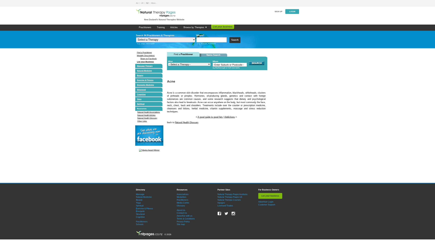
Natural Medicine (144, 71)
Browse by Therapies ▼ (195, 27)
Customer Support (266, 205)
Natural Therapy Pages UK (230, 197)
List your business (222, 26)
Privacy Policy (183, 221)
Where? (200, 35)
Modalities (181, 197)
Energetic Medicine (145, 85)
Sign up (278, 12)
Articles (174, 27)
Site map (181, 224)
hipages (221, 203)
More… (154, 3)
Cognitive (141, 94)
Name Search (213, 55)
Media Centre (183, 203)
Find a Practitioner (144, 53)
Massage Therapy (145, 66)
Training (161, 27)
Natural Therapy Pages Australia (232, 194)
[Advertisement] (192, 154)
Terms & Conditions (186, 219)
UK (142, 3)
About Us (181, 210)
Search (235, 40)
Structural (141, 90)
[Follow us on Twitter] (226, 213)
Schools (139, 224)
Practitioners (145, 27)
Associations (182, 194)
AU (137, 3)
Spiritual (140, 104)
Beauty (140, 75)
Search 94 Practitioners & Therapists (155, 35)
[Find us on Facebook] (219, 213)
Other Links (142, 121)
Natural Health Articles (146, 115)
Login (292, 12)
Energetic (140, 211)
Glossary (181, 206)
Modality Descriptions (146, 56)
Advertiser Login (265, 202)
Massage (140, 194)
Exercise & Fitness (145, 80)
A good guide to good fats (210, 117)
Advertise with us (184, 216)
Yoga (139, 99)
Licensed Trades (225, 206)
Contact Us (182, 213)
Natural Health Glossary (147, 118)
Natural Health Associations (148, 112)
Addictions (229, 117)
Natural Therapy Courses (229, 200)
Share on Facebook (148, 59)
